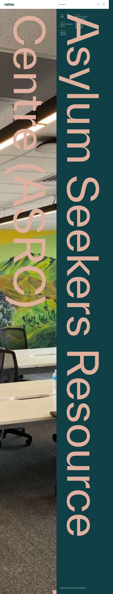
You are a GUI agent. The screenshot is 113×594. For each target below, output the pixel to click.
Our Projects (62, 4)
